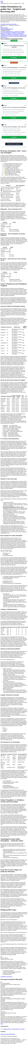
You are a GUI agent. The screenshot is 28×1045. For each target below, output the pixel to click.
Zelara (2, 1)
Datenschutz (3, 1034)
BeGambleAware (16, 1029)
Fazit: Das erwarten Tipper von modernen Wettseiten (12, 36)
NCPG (23, 1029)
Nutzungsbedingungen (10, 1034)
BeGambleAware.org (23, 146)
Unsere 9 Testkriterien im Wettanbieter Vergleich (11, 32)
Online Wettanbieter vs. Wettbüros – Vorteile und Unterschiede (13, 33)
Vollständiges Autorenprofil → (7, 976)
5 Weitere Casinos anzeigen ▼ (14, 144)
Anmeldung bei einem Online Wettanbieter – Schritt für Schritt (14, 35)
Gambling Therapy (7, 1029)
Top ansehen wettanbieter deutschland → (9, 24)
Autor (2, 2)
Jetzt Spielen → (14, 57)
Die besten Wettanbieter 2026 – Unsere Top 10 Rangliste (12, 31)
